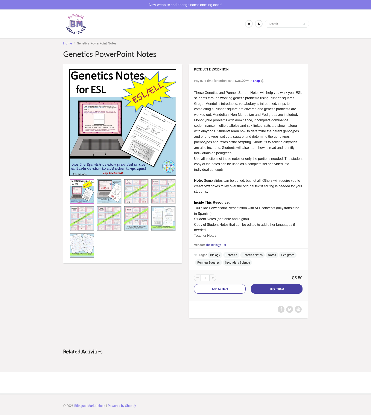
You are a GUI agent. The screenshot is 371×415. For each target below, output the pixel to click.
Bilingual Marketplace (89, 406)
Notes (272, 255)
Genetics (231, 255)
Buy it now (277, 289)
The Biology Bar (215, 245)
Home (67, 43)
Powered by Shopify (122, 406)
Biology (215, 255)
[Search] (304, 24)
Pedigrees (287, 255)
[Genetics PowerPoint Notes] (122, 122)
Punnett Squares (208, 262)
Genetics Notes (252, 255)
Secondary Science (237, 262)
